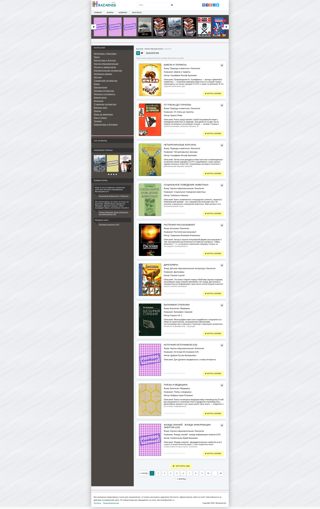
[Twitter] (217, 5)
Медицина (185, 308)
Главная (98, 13)
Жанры (110, 13)
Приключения (100, 87)
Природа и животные (180, 68)
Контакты (137, 13)
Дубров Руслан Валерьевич (183, 355)
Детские (98, 77)
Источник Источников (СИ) (180, 345)
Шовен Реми (176, 115)
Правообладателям (111, 503)
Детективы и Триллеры (105, 53)
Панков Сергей (177, 275)
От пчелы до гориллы (177, 105)
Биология (195, 68)
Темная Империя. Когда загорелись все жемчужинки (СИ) (113, 213)
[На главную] (103, 5)
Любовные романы (103, 74)
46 (221, 473)
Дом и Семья (100, 118)
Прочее (97, 111)
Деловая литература (104, 91)
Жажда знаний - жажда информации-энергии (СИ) (187, 426)
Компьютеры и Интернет (106, 124)
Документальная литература (108, 70)
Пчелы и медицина (176, 385)
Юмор (97, 84)
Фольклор (98, 101)
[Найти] (171, 5)
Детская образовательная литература (187, 268)
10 (208, 473)
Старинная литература (105, 104)
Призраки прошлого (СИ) (109, 225)
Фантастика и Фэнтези (105, 60)
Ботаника (174, 228)
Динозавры (171, 265)
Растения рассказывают (179, 225)
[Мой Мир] (214, 5)
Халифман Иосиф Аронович (183, 75)
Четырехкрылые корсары (180, 145)
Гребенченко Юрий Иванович (184, 438)
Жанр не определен (103, 114)
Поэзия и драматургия (105, 67)
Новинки (122, 13)
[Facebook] (207, 5)
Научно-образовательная (182, 188)
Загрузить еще (183, 466)
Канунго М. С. (176, 315)
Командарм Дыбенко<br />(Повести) (113, 196)
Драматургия (100, 97)
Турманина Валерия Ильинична (185, 235)
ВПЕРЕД (182, 479)
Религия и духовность (104, 94)
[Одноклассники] (210, 5)
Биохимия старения (177, 305)
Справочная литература (105, 81)
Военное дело (100, 107)
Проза (97, 57)
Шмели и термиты (175, 65)
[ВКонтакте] (203, 5)
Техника (98, 121)
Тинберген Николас (179, 195)
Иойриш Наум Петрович (181, 395)
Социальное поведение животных (186, 185)
